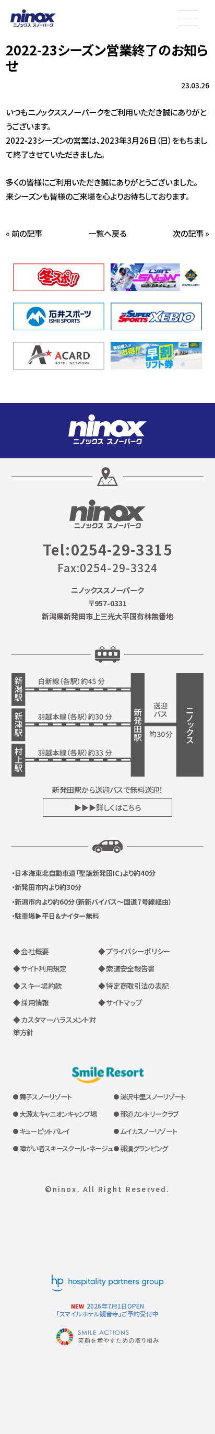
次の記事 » (191, 233)
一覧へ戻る (107, 233)
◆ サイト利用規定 (40, 968)
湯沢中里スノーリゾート (153, 1097)
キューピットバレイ (44, 1131)
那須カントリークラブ (149, 1114)
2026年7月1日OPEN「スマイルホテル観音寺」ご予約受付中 (107, 1310)
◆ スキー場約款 (37, 985)
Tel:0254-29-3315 (107, 549)
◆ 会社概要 (31, 951)
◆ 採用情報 (31, 1002)
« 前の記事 (24, 233)
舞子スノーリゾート (45, 1097)
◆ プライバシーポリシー (134, 951)
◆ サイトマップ (120, 1002)
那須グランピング (144, 1148)
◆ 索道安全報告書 (126, 968)
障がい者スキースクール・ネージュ (66, 1148)
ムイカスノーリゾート (148, 1131)
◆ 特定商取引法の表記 (133, 985)
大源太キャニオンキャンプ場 (58, 1114)
